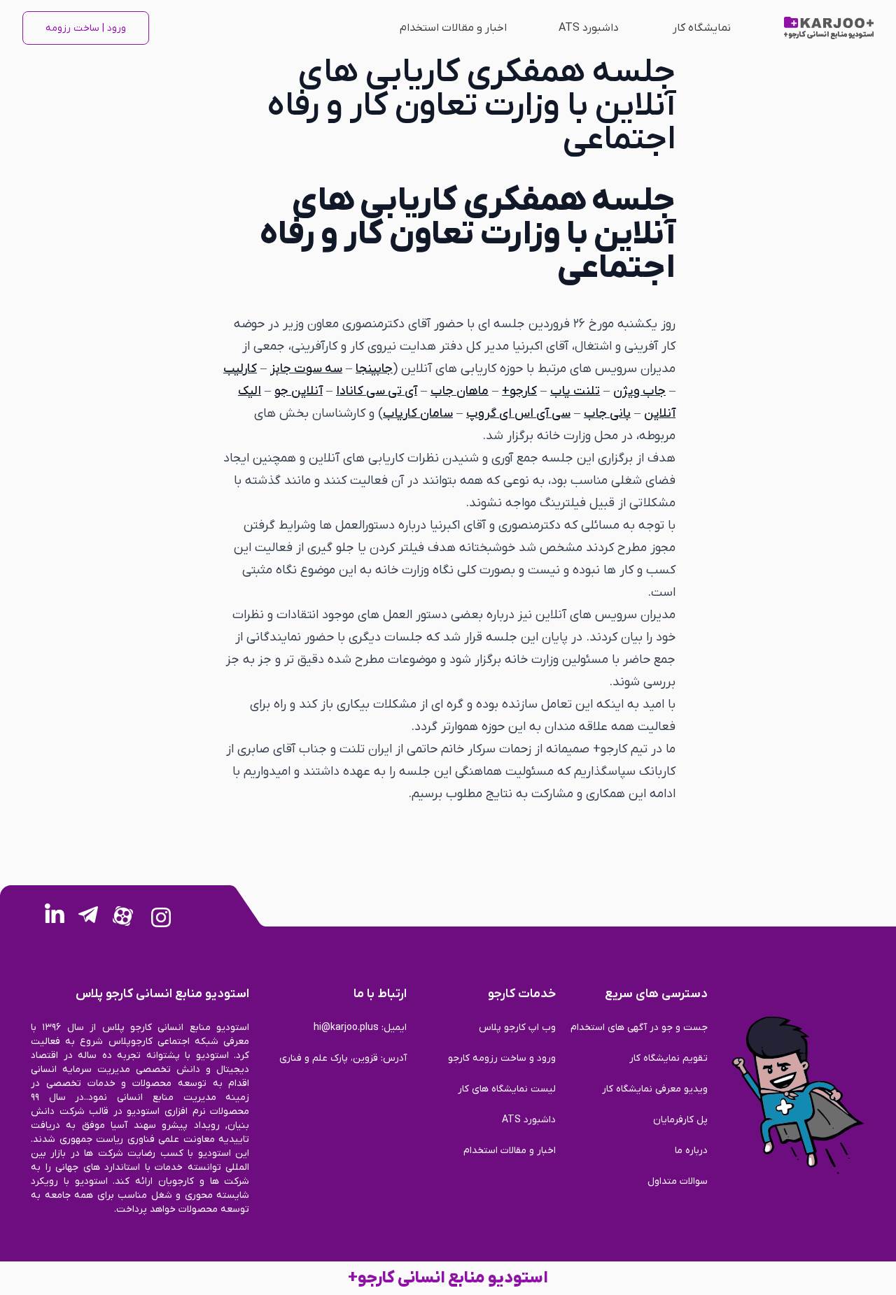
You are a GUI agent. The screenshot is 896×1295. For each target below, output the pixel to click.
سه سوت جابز (306, 369)
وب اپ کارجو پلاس (517, 1027)
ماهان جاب (459, 391)
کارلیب (240, 369)
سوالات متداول (678, 1181)
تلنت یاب (575, 391)
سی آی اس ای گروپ (518, 414)
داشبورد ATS (589, 28)
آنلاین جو (298, 391)
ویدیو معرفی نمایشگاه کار (655, 1089)
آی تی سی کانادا (376, 391)
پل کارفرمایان (680, 1119)
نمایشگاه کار (702, 28)
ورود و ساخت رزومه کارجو (501, 1058)
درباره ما (691, 1150)
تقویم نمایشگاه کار (668, 1058)
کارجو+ (519, 391)
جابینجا (374, 369)
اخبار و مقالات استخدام (453, 28)
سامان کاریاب (418, 414)
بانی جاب (607, 414)
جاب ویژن (639, 391)
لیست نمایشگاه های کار (506, 1089)
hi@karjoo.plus (346, 1027)
